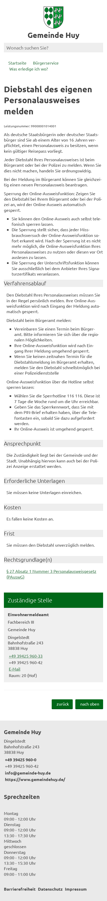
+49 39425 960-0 (20, 759)
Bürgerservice (46, 62)
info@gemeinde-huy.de (27, 773)
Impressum (76, 889)
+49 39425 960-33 (25, 655)
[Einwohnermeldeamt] (53, 645)
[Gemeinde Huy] (53, 755)
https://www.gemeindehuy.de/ (34, 779)
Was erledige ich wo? (28, 68)
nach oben (89, 703)
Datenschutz (50, 889)
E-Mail (14, 668)
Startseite (17, 62)
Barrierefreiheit (20, 889)
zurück (63, 703)
